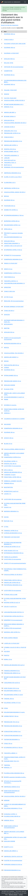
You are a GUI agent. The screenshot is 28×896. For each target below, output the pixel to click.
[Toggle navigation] (25, 2)
